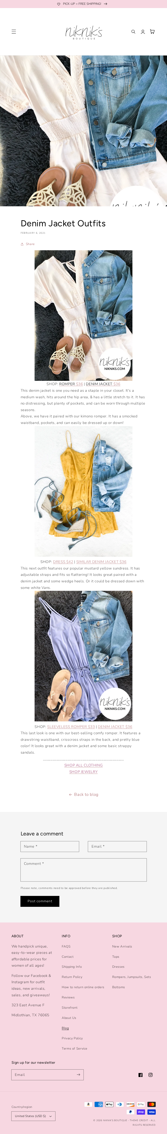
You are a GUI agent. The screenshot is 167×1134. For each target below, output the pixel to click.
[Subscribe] (78, 1075)
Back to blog (86, 794)
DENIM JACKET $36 (115, 726)
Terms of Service (74, 1048)
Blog (65, 1028)
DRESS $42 (63, 561)
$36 (71, 383)
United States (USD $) (30, 1116)
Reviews (68, 997)
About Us (69, 1018)
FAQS (66, 946)
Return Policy (72, 977)
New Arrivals (122, 946)
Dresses (118, 966)
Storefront (69, 1007)
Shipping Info (72, 966)
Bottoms (118, 987)
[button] (14, 32)
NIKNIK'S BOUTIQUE (115, 1120)
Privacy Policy (72, 1038)
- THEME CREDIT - (139, 1120)
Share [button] (30, 244)
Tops (116, 956)
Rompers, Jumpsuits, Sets (131, 977)
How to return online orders (83, 987)
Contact (67, 956)
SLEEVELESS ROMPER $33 (71, 726)
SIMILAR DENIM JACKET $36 (101, 561)
